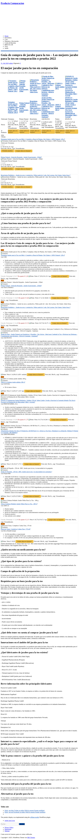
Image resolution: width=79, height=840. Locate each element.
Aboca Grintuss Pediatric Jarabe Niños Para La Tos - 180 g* (19, 504)
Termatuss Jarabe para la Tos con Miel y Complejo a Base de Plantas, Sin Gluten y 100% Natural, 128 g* (33, 139)
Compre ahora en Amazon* (12, 131)
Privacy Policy (9, 827)
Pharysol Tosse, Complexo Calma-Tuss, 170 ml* (16, 529)
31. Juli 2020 (5, 63)
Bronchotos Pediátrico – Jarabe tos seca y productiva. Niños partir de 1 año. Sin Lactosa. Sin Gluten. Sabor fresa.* (35, 175)
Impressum (8, 829)
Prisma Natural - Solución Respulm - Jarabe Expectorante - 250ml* (21, 157)
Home (6, 36)
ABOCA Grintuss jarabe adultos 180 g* (13, 382)
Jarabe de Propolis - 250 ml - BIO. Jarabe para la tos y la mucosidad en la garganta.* (26, 472)
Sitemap (7, 831)
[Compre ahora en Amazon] (13, 91)
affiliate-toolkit (34, 817)
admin (11, 63)
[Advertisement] (39, 20)
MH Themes (31, 837)
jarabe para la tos (10, 820)
